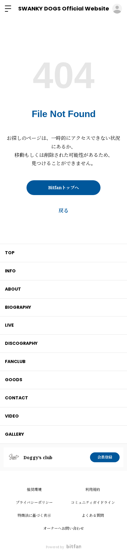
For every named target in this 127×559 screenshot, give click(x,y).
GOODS (13, 380)
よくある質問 (93, 515)
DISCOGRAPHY (21, 343)
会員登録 (104, 457)
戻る (63, 210)
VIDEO (12, 416)
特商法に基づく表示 (34, 515)
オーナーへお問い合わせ (63, 528)
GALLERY (14, 434)
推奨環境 (34, 489)
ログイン (117, 9)
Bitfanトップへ (63, 187)
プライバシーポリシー (34, 502)
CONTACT (16, 398)
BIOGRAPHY (18, 307)
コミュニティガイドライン (93, 502)
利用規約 (92, 489)
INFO (10, 271)
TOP (9, 253)
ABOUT (13, 289)
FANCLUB (15, 361)
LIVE (9, 325)
